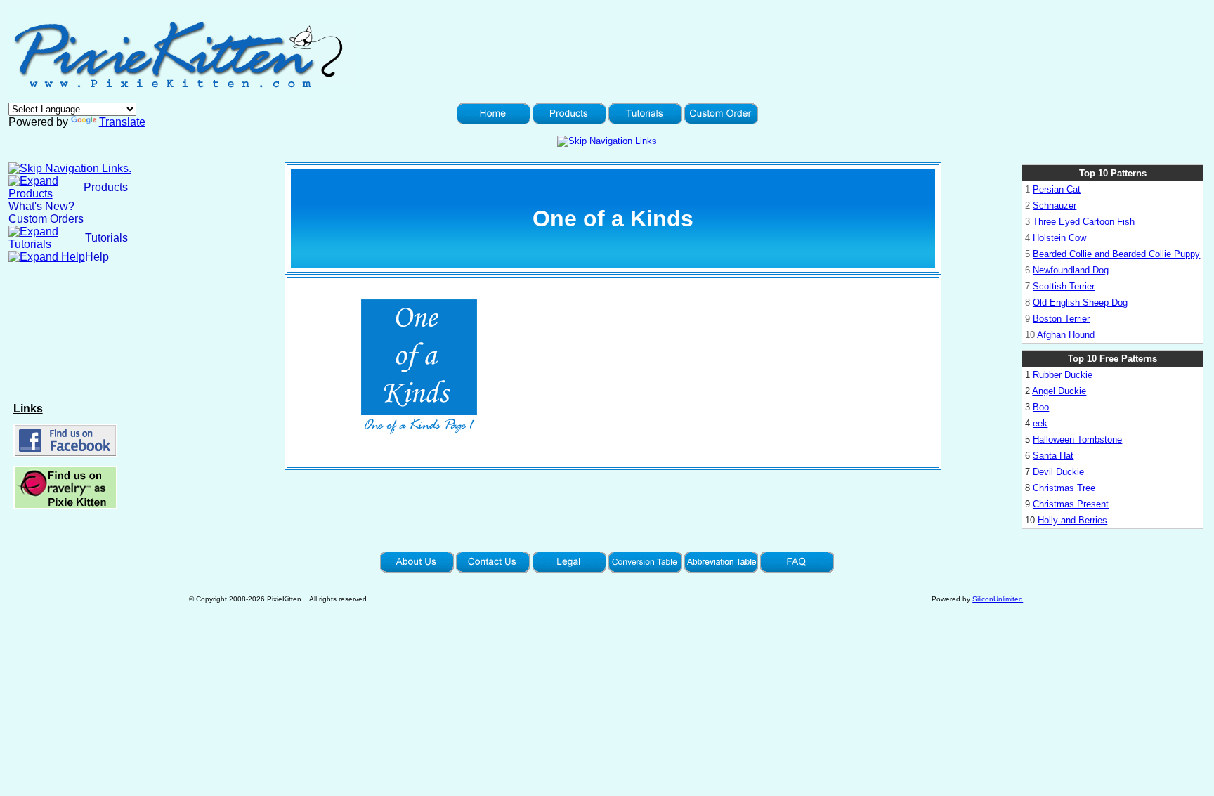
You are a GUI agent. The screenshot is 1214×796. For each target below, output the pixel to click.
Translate (122, 122)
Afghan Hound (1066, 335)
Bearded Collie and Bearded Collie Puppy (1116, 254)
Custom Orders (46, 219)
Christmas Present (1071, 504)
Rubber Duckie (1062, 375)
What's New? (41, 206)
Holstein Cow (1059, 238)
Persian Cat (1057, 189)
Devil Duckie (1058, 471)
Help (97, 257)
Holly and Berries (1072, 520)
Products (106, 187)
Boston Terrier (1061, 318)
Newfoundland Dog (1071, 270)
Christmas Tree (1064, 488)
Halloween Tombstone (1077, 439)
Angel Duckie (1059, 391)
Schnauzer (1054, 205)
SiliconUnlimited (997, 599)
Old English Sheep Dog (1080, 302)
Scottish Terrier (1064, 286)
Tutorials (106, 238)
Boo (1041, 407)
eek (1040, 423)
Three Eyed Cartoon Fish (1084, 221)
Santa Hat (1053, 455)
